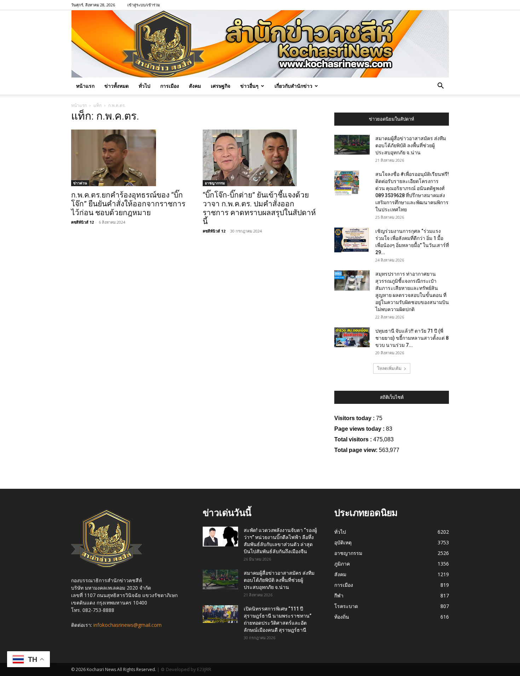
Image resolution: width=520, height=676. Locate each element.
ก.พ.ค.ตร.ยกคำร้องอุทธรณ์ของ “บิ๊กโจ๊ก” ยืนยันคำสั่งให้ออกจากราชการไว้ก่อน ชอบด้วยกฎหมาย (128, 204)
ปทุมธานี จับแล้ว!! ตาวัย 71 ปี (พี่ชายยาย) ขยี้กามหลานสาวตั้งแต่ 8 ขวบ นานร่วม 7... (412, 338)
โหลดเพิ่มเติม (389, 368)
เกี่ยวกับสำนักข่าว (293, 85)
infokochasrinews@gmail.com (127, 624)
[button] (440, 86)
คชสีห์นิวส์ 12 (82, 222)
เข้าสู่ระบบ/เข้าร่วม (143, 4)
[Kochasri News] (260, 44)
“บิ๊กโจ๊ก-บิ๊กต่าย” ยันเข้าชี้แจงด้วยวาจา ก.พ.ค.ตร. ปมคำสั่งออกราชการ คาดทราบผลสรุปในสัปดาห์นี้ (259, 208)
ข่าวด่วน (80, 183)
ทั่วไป (144, 85)
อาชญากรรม (215, 183)
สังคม (195, 85)
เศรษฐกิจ (220, 85)
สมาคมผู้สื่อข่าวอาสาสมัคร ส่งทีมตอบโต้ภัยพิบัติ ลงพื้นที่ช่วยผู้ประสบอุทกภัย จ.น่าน (410, 145)
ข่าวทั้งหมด (116, 85)
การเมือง (169, 85)
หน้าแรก (85, 85)
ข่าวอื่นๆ (249, 85)
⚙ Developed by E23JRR (186, 669)
